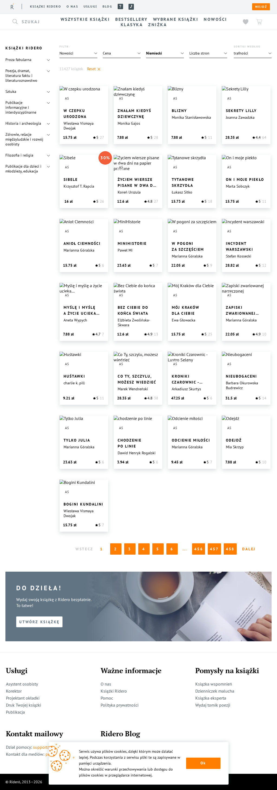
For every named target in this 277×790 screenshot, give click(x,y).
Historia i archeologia (23, 123)
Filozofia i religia (19, 155)
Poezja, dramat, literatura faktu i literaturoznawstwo (21, 75)
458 (230, 549)
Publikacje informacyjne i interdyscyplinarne (20, 107)
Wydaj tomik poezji (212, 705)
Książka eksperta (210, 698)
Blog (107, 6)
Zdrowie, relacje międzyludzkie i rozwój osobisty (24, 139)
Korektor (14, 691)
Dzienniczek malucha (214, 691)
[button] (30, 22)
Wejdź (261, 7)
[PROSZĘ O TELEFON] (131, 7)
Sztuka (10, 91)
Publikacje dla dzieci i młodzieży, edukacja (23, 169)
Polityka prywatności (119, 705)
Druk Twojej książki (23, 705)
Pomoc (120, 6)
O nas (72, 6)
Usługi (90, 6)
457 (214, 549)
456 (198, 549)
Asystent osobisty (22, 684)
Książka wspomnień (213, 684)
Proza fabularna (18, 59)
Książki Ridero (114, 691)
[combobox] (30, 22)
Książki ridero (45, 6)
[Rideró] (12, 6)
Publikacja (15, 712)
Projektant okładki (22, 698)
